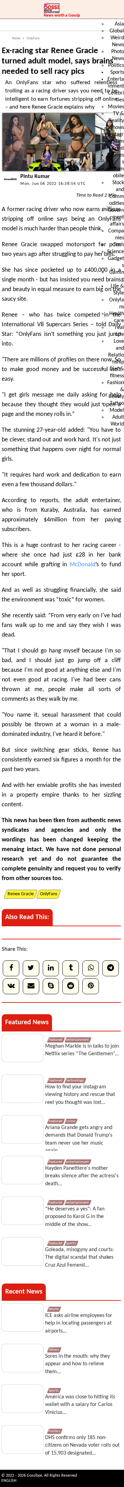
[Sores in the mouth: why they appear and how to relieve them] (22, 1358)
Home (16, 38)
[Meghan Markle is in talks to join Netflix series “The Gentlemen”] (22, 1048)
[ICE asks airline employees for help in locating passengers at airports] (22, 1317)
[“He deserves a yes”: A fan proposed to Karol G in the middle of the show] (22, 1211)
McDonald (82, 564)
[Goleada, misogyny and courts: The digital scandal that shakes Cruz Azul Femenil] (22, 1251)
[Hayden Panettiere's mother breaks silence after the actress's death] (22, 1170)
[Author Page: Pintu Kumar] (9, 185)
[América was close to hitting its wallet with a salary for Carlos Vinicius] (22, 1399)
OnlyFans (33, 38)
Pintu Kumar (35, 176)
